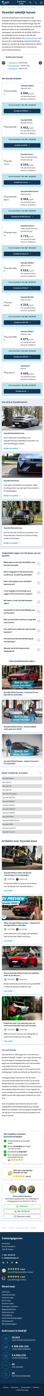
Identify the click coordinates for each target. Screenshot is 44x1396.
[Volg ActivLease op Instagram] (12, 1262)
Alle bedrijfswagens (9, 1324)
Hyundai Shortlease (11, 480)
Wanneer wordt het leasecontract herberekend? (16, 649)
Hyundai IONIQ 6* (27, 263)
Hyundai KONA (26, 120)
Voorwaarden (25, 1387)
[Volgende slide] (40, 63)
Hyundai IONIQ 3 (8, 801)
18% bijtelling (7, 1315)
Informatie (11, 8)
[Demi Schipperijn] (31, 1189)
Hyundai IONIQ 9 (27, 331)
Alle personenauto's (22, 8)
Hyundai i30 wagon (9, 793)
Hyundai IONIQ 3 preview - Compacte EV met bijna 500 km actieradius (21, 693)
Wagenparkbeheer (9, 1309)
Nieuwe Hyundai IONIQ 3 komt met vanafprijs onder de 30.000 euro (21, 974)
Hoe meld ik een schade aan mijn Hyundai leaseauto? (19, 630)
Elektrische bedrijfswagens (12, 1318)
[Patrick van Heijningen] (13, 1189)
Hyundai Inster (14, 65)
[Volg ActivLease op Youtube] (17, 1262)
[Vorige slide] (3, 63)
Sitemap (36, 1387)
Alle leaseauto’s (8, 1321)
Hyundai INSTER (27, 297)
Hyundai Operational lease (14, 433)
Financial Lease (7, 1297)
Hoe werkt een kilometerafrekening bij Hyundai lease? (18, 640)
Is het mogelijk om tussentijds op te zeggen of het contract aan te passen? (18, 592)
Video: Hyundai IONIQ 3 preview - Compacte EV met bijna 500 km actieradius (22, 924)
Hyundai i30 (25, 366)
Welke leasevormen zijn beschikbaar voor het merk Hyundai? (19, 563)
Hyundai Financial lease (13, 528)
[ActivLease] (6, 2)
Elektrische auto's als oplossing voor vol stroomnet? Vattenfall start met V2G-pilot (20, 1024)
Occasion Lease (8, 1303)
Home (3, 8)
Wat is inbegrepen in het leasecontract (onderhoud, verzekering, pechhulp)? (18, 573)
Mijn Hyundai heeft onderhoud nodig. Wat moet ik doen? (20, 621)
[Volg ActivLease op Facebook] (8, 1262)
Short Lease (6, 1300)
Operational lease (8, 1295)
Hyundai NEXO (7, 824)
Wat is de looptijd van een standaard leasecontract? (18, 583)
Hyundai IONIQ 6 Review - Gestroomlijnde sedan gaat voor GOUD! (20, 728)
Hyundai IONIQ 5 (27, 85)
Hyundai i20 (12, 68)
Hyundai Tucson (27, 154)
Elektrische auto (8, 1312)
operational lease (31, 38)
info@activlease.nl (11, 1258)
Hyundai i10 (12, 62)
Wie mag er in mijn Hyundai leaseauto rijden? (18, 602)
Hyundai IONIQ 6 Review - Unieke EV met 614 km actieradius (21, 762)
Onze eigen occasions (10, 1306)
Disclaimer (14, 1387)
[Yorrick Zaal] (22, 1189)
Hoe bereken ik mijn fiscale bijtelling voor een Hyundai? (19, 611)
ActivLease (6, 1292)
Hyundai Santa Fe (27, 226)
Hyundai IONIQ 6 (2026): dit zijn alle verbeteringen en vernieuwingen (17, 874)
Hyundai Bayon (8, 778)
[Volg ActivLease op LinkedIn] (3, 1262)
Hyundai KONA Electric (29, 191)
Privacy (5, 1387)
